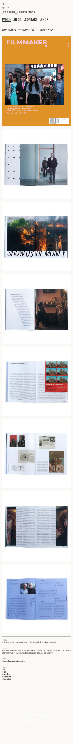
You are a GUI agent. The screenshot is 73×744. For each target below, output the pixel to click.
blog (18, 20)
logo (4, 672)
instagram (45, 723)
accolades (27, 723)
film (3, 669)
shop (44, 20)
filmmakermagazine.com (13, 661)
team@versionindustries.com (35, 715)
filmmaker (6, 679)
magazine (6, 676)
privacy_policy (29, 721)
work (7, 20)
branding (6, 674)
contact (31, 20)
